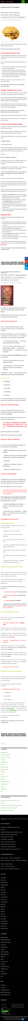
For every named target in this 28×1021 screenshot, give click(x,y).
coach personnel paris (5, 860)
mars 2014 (3, 914)
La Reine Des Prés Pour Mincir (7, 810)
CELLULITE (3, 271)
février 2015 (3, 892)
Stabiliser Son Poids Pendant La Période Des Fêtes (11, 805)
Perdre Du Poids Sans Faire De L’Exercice (9, 807)
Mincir (7, 262)
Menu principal (26, 1)
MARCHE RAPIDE (9, 271)
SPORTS (2, 786)
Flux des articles (5, 989)
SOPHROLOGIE (16, 12)
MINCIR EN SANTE (4, 12)
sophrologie (9, 735)
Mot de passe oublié (6, 1013)
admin (2, 857)
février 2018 (3, 877)
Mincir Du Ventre (9, 864)
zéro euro (23, 735)
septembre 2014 (4, 901)
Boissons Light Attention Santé (12, 868)
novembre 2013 (4, 923)
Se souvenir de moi (7, 1009)
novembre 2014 (4, 897)
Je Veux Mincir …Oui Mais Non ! (7, 839)
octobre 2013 (3, 926)
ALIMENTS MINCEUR (5, 755)
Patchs (2, 774)
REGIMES (3, 779)
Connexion (3, 987)
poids (3, 735)
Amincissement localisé (6, 757)
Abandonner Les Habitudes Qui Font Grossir (10, 800)
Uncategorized (4, 788)
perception (21, 262)
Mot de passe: (5, 1007)
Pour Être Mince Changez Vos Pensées (13, 16)
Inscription (3, 985)
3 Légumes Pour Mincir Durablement (8, 846)
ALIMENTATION (4, 752)
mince (3, 262)
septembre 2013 (4, 928)
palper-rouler (14, 262)
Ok (22, 1019)
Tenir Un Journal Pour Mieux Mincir (8, 841)
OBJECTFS (10, 12)
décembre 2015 (4, 882)
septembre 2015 (4, 884)
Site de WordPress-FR (5, 994)
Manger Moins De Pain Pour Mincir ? (8, 844)
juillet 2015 (3, 889)
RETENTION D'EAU (5, 781)
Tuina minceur (17, 735)
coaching (2, 764)
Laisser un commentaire (16, 19)
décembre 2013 (4, 921)
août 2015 (3, 887)
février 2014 (3, 916)
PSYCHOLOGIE (4, 776)
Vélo (2, 791)
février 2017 (3, 880)
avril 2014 (3, 911)
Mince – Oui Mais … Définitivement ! (13, 857)
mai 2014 (2, 909)
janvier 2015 (3, 894)
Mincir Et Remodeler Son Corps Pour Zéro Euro (11, 849)
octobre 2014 (3, 899)
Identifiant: (4, 1004)
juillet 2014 (3, 906)
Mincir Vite (3, 803)
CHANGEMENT (4, 762)
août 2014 (3, 904)
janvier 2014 (3, 918)
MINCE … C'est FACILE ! (7, 1)
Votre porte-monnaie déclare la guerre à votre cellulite (13, 277)
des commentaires (5, 992)
